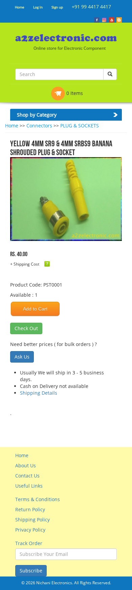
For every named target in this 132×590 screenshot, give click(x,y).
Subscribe (31, 570)
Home (19, 7)
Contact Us (27, 475)
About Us (25, 465)
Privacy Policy (30, 529)
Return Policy (30, 509)
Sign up (57, 7)
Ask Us (22, 356)
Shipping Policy (32, 519)
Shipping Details (38, 393)
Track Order (28, 543)
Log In (38, 7)
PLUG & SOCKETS (79, 125)
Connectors (39, 125)
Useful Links (29, 486)
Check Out (26, 328)
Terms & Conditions (37, 499)
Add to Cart (35, 309)
